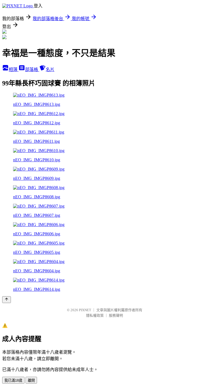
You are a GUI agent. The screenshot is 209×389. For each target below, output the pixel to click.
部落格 (32, 69)
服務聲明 (116, 315)
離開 (31, 380)
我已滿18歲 (13, 380)
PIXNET (85, 310)
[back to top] (6, 299)
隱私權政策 (95, 315)
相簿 (14, 69)
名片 (50, 69)
